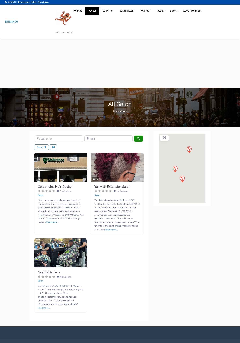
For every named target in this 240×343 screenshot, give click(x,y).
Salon (40, 195)
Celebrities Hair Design (55, 186)
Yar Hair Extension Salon (112, 186)
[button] (38, 168)
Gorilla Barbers (49, 272)
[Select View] (53, 147)
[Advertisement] (120, 63)
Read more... (52, 222)
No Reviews (65, 191)
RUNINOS (11, 21)
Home (116, 111)
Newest (41, 147)
